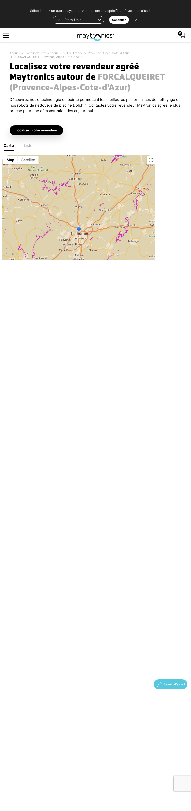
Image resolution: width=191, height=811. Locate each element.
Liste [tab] (28, 145)
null (65, 53)
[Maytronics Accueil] (95, 34)
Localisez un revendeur (41, 53)
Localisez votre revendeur (36, 130)
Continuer (119, 20)
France (78, 53)
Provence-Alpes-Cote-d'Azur (108, 53)
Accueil (15, 53)
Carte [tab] (9, 145)
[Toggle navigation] (6, 35)
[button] (78, 20)
